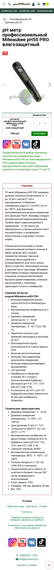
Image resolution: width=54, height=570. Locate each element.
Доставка (31, 506)
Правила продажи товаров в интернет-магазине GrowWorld (27, 518)
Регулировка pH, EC (20, 19)
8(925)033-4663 (45, 11)
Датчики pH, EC (13, 22)
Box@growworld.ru (28, 559)
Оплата (43, 506)
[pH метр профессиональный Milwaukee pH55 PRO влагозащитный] (27, 82)
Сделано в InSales (27, 565)
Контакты (27, 511)
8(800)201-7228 (10, 11)
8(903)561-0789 (28, 11)
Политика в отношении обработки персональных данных (27, 526)
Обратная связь (15, 506)
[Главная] (4, 19)
